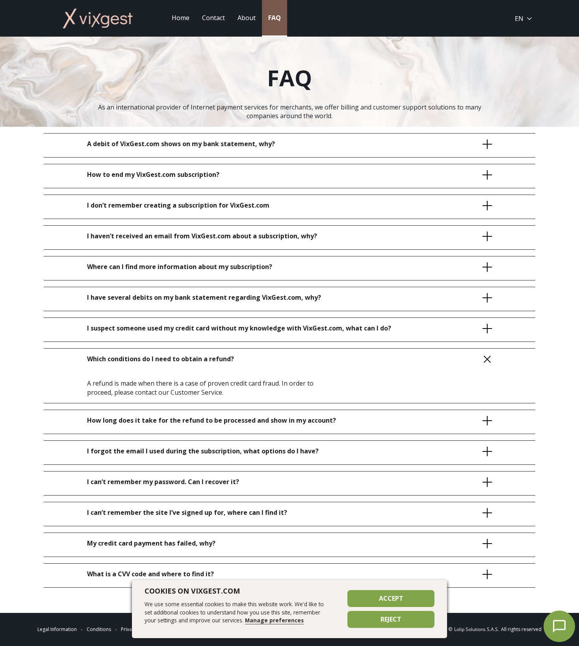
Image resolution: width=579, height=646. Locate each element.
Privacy (129, 629)
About (247, 17)
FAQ (274, 17)
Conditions (99, 629)
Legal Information (57, 629)
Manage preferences (274, 620)
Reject (390, 619)
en (519, 18)
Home (180, 17)
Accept (391, 598)
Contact (213, 17)
